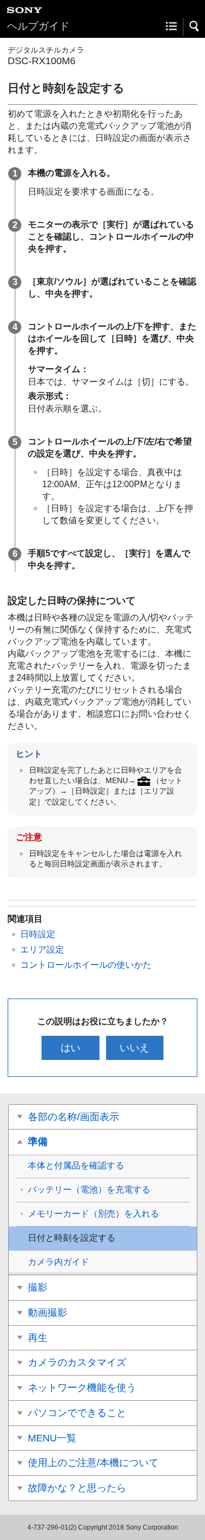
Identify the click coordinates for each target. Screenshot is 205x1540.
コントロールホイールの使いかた (85, 964)
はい (70, 1047)
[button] (194, 26)
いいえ (134, 1047)
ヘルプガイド (38, 26)
